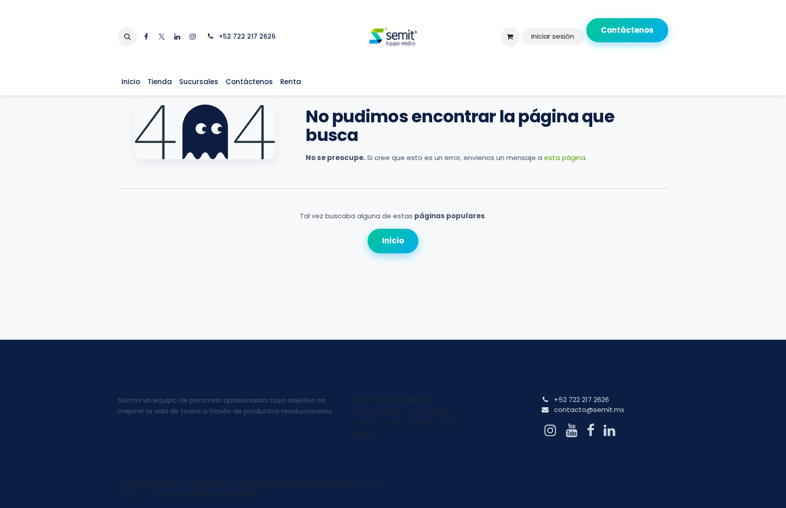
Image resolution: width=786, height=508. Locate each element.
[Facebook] (146, 37)
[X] (161, 37)
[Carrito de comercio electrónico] (509, 36)
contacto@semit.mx (589, 409)
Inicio (393, 240)
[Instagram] (192, 37)
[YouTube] (572, 430)
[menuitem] (131, 82)
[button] (127, 36)
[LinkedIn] (177, 37)
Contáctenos (627, 30)
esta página (564, 157)
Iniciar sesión (552, 36)
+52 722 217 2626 (581, 399)
